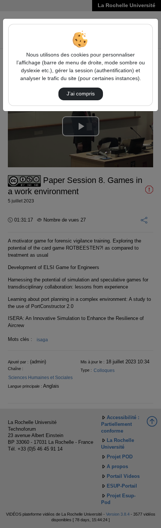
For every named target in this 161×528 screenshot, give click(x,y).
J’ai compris (81, 94)
